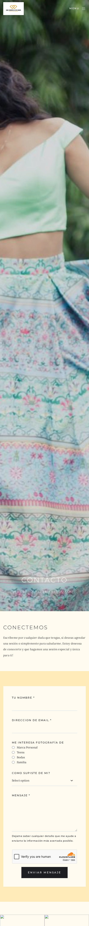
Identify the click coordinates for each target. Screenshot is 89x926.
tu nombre (23, 697)
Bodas (21, 757)
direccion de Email (32, 720)
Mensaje (21, 795)
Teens (20, 752)
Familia (21, 762)
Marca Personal (27, 747)
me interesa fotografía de (38, 742)
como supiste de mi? (31, 773)
